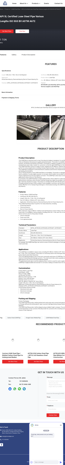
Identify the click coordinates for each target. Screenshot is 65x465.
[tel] (28, 388)
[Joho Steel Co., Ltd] (5, 3)
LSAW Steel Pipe (15, 9)
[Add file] (31, 462)
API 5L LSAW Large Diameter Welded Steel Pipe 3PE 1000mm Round (38, 355)
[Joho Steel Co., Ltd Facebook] (1, 444)
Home (1, 9)
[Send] (60, 462)
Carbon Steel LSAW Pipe (13, 317)
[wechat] (19, 388)
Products (7, 9)
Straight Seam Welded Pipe (33, 317)
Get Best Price (6, 31)
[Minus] (61, 425)
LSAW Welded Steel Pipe (52, 317)
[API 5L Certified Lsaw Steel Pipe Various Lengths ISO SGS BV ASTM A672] (14, 340)
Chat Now (22, 31)
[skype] (24, 388)
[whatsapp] (14, 388)
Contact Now (53, 415)
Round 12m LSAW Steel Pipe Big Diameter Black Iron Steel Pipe (13, 355)
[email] (10, 388)
